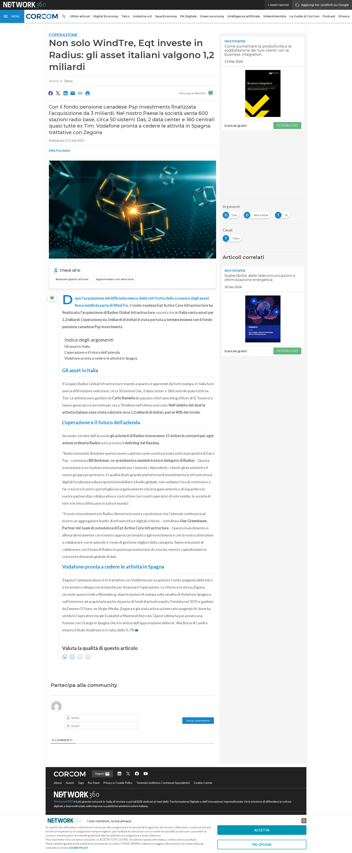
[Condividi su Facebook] (50, 93)
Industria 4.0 (142, 16)
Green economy (212, 16)
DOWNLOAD (287, 125)
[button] (12, 16)
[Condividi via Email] (72, 93)
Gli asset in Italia (77, 346)
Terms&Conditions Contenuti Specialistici (163, 782)
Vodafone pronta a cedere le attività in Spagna (100, 358)
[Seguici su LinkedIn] (119, 774)
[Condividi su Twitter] (58, 93)
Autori (70, 782)
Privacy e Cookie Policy (117, 782)
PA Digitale (188, 16)
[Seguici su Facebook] (136, 774)
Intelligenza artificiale (243, 16)
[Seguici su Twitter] (128, 774)
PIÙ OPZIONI (261, 844)
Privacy (344, 16)
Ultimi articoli (80, 16)
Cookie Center (203, 782)
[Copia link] (80, 93)
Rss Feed (93, 782)
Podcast (329, 16)
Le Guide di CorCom (304, 16)
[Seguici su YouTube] (145, 774)
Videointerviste (274, 16)
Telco (125, 16)
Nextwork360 (63, 801)
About (58, 782)
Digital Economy (105, 16)
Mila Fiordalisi (59, 150)
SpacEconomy (166, 16)
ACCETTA (261, 830)
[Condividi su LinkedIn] (65, 93)
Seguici (100, 773)
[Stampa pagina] (87, 93)
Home (54, 81)
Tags (81, 782)
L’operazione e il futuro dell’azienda (92, 352)
